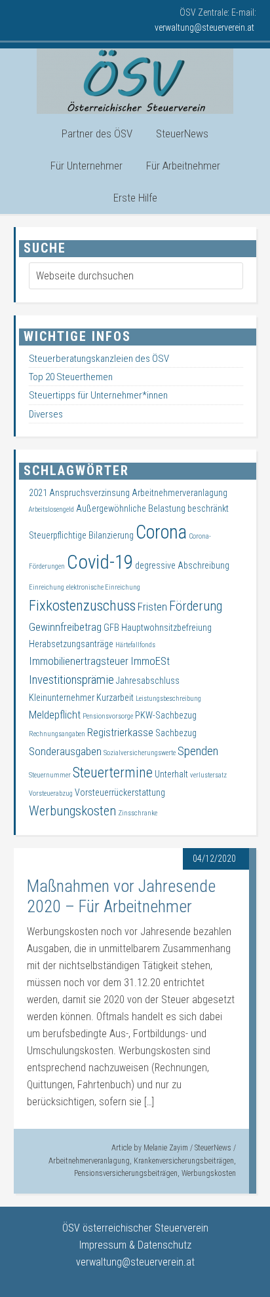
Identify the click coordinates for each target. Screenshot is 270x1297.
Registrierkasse (120, 732)
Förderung (195, 606)
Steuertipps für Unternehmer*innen (98, 395)
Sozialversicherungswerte (140, 753)
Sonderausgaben (65, 751)
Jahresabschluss (148, 680)
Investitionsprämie (71, 680)
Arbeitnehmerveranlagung (89, 1160)
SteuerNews (213, 1147)
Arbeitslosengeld (51, 509)
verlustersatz (208, 775)
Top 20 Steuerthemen (71, 377)
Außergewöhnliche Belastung (130, 508)
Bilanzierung (111, 535)
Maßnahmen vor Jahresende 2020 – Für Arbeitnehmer (121, 896)
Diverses (46, 414)
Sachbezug (176, 733)
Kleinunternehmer (61, 697)
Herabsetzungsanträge (71, 644)
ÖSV (135, 81)
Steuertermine (113, 772)
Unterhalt (171, 774)
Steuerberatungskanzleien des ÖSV (99, 358)
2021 (38, 493)
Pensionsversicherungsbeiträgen (126, 1173)
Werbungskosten (209, 1173)
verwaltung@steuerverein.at (135, 1262)
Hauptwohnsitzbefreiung (166, 627)
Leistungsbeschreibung (168, 698)
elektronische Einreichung (103, 587)
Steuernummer (50, 775)
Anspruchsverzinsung (89, 493)
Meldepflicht (55, 715)
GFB (111, 627)
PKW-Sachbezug (166, 715)
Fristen (152, 607)
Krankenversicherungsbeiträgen (184, 1160)
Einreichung (46, 587)
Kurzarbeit (115, 697)
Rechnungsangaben (57, 734)
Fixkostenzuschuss (82, 605)
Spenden (198, 751)
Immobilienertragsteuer (78, 661)
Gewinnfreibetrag (65, 627)
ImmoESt (150, 661)
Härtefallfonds (135, 645)
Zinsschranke (137, 813)
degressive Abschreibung (182, 565)
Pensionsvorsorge (108, 716)
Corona (161, 532)
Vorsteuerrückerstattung (120, 792)
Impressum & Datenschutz (135, 1245)
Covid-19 (100, 562)
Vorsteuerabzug (51, 793)
